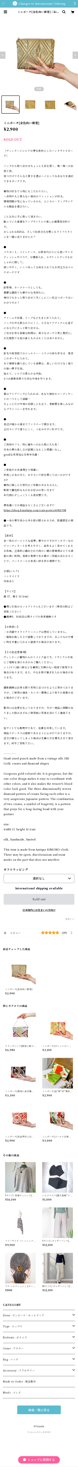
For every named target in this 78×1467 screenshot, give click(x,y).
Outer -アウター (13, 1348)
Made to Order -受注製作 (19, 1381)
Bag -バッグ (10, 1359)
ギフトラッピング (16, 869)
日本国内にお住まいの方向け (39, 910)
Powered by (35, 1432)
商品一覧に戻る (39, 1410)
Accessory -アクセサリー (19, 1370)
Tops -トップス (12, 1326)
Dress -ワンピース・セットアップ (23, 1315)
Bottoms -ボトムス (15, 1337)
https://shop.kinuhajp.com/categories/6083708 (35, 510)
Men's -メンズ (12, 1392)
